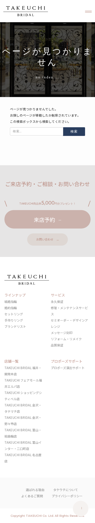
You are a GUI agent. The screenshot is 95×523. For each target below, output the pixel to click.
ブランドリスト (15, 326)
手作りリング (13, 320)
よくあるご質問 (32, 496)
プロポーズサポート (66, 361)
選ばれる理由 (35, 489)
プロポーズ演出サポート (68, 368)
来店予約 (44, 219)
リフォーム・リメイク (66, 339)
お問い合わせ (44, 239)
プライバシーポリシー (67, 496)
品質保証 (57, 345)
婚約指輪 (10, 308)
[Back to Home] (25, 11)
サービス (58, 295)
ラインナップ (15, 295)
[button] (88, 11)
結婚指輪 (10, 301)
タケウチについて (65, 489)
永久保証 (57, 301)
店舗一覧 (11, 361)
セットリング (13, 314)
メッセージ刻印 (61, 332)
